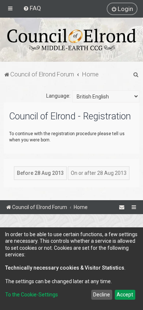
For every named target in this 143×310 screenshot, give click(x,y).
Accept (125, 295)
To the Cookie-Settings (31, 295)
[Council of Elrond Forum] (71, 40)
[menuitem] (32, 8)
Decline (101, 295)
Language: (58, 96)
